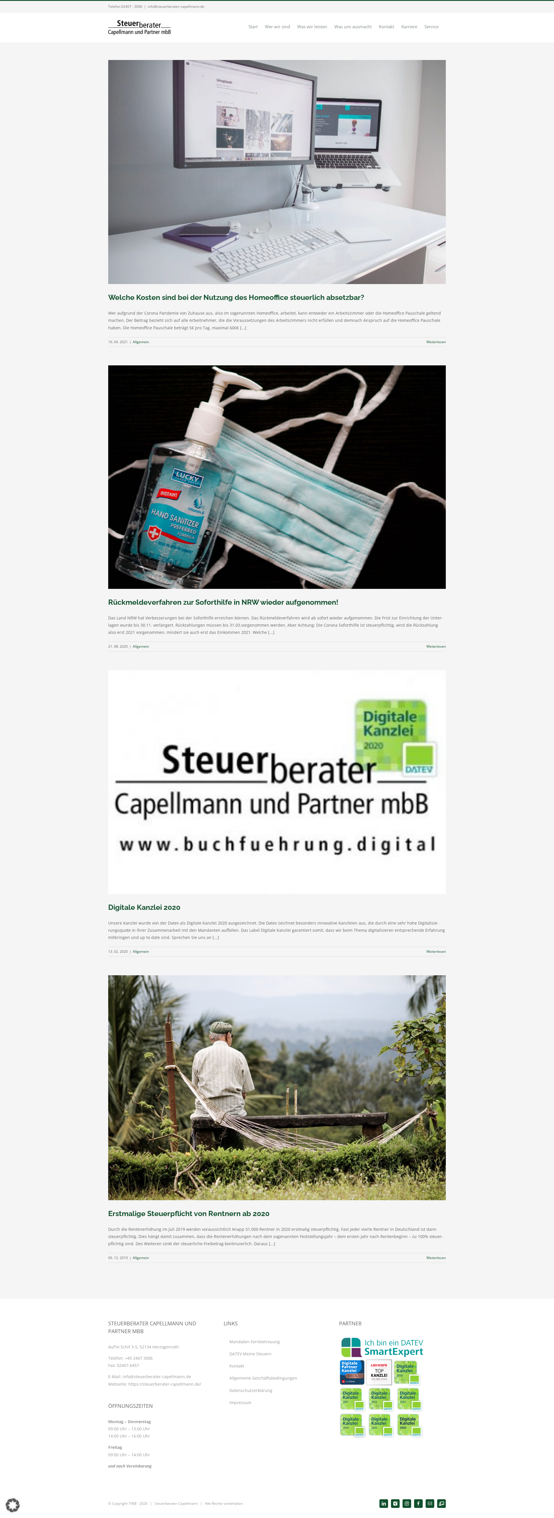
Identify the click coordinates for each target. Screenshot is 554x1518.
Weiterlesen (436, 341)
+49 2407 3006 (139, 1358)
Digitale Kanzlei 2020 (144, 907)
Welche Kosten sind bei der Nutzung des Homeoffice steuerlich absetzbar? (236, 297)
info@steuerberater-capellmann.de (176, 6)
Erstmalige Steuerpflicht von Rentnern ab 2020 (188, 1213)
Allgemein (141, 341)
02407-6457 (128, 1365)
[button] (12, 1505)
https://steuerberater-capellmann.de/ (164, 1384)
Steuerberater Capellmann (176, 1503)
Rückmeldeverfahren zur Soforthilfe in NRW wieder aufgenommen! (223, 602)
